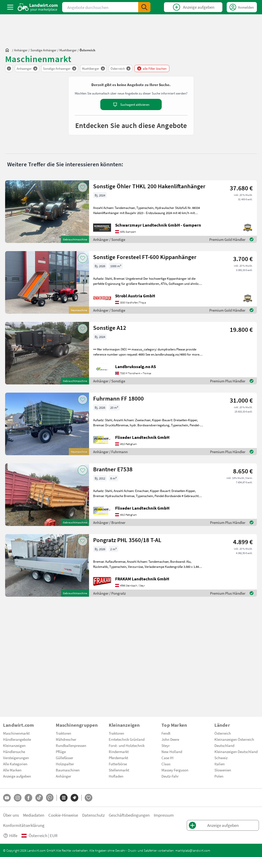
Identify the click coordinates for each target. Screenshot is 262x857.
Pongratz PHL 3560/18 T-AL (127, 540)
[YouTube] (7, 798)
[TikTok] (39, 798)
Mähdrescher (66, 739)
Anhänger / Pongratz (109, 593)
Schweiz (220, 757)
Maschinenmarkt (16, 733)
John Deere (170, 739)
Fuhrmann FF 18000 (118, 398)
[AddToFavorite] (83, 187)
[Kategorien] (64, 798)
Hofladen (116, 776)
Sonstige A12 (109, 327)
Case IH (167, 757)
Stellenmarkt (119, 769)
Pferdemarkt (118, 757)
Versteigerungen (16, 757)
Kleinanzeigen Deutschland (236, 751)
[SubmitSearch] (144, 7)
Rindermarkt (119, 751)
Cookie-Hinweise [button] (63, 815)
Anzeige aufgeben (17, 776)
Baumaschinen (68, 769)
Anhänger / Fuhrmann (110, 451)
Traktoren (63, 733)
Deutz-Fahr (170, 776)
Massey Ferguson (174, 769)
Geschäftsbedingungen (129, 815)
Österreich (222, 733)
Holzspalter (65, 763)
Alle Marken (12, 769)
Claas (165, 763)
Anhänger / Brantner (109, 522)
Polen (218, 776)
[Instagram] (17, 798)
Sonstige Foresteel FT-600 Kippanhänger (144, 257)
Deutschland (224, 745)
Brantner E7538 (113, 469)
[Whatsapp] (50, 797)
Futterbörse (118, 763)
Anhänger (63, 776)
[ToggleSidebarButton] (10, 7)
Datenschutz (93, 815)
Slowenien (222, 769)
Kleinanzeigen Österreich (234, 739)
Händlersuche (14, 751)
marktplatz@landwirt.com (192, 850)
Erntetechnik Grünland (127, 739)
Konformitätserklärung (24, 825)
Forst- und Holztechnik (127, 745)
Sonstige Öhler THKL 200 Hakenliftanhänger (149, 186)
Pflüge (61, 751)
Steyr (165, 745)
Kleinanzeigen (14, 745)
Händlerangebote (17, 739)
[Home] (37, 7)
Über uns (11, 815)
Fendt (165, 733)
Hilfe (13, 835)
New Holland (171, 751)
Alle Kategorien (15, 763)
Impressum (164, 815)
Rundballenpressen (71, 745)
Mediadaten (33, 815)
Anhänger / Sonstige (109, 239)
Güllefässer (64, 757)
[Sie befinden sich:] (8, 50)
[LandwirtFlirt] (88, 798)
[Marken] (74, 798)
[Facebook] (28, 798)
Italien (219, 763)
